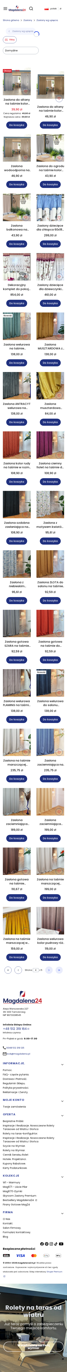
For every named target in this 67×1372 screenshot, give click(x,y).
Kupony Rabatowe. (14, 1163)
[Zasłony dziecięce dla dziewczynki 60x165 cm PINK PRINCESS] (50, 267)
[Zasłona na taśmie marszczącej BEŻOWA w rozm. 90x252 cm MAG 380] (17, 743)
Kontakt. (8, 1223)
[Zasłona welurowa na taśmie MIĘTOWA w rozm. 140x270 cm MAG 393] (17, 326)
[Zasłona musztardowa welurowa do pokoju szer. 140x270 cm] (50, 386)
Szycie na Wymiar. (14, 1146)
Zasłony (27, 20)
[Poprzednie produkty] (18, 970)
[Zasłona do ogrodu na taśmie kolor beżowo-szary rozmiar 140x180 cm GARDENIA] (50, 148)
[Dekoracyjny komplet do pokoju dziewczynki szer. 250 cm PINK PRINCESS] (17, 267)
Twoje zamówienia (14, 1106)
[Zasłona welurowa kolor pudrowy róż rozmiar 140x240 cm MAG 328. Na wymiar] (50, 921)
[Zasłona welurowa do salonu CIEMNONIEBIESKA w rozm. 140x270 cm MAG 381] (50, 683)
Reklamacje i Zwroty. (15, 1092)
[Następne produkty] (49, 970)
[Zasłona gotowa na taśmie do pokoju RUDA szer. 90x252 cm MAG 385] (50, 624)
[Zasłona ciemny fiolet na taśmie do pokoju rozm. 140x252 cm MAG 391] (50, 445)
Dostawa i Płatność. (15, 1079)
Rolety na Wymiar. (14, 1150)
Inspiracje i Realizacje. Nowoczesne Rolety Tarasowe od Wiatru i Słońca (28, 1127)
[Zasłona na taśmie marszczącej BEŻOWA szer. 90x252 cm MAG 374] (50, 862)
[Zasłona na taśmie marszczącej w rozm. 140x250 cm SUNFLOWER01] (17, 921)
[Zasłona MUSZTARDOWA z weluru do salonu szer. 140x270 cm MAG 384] (50, 326)
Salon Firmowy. (12, 1228)
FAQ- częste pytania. (16, 1074)
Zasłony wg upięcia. (47, 20)
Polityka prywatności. (16, 1088)
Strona (28, 970)
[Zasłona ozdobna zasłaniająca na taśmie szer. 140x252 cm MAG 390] (17, 505)
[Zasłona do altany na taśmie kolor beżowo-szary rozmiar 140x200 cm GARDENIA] (17, 82)
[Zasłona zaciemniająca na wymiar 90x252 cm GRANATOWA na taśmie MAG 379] (50, 743)
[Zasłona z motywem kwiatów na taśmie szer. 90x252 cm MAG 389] (50, 505)
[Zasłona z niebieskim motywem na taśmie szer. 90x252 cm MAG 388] (17, 564)
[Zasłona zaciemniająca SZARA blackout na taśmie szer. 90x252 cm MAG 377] (17, 802)
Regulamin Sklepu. (14, 1083)
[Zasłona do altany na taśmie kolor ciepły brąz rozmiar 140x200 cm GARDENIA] (50, 85)
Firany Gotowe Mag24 (16, 1204)
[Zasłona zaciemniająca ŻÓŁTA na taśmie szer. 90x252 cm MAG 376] (50, 802)
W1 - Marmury (11, 1182)
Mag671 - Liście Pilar (15, 1187)
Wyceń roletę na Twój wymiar (33, 1346)
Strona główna (11, 20)
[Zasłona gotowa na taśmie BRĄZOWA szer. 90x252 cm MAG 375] (17, 862)
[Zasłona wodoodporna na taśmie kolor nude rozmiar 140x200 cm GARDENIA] (17, 148)
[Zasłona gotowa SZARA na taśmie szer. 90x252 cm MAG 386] (17, 624)
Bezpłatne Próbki (13, 1121)
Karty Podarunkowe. (15, 1168)
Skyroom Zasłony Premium (19, 1195)
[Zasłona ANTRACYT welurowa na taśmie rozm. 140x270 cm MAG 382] (17, 386)
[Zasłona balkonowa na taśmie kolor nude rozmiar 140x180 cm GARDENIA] (17, 208)
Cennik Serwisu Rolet (15, 1154)
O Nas (6, 1219)
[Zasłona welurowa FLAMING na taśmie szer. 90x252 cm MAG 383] (17, 683)
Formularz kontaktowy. (17, 1232)
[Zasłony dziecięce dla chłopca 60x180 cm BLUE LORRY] (50, 208)
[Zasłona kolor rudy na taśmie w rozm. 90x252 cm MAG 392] (17, 445)
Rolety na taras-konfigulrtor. (20, 1133)
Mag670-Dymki (12, 1191)
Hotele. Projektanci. (14, 1159)
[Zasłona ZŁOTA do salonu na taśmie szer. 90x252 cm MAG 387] (50, 564)
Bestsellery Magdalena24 (19, 1200)
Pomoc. (7, 1070)
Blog (5, 1236)
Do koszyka (16, 125)
